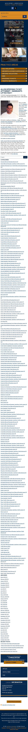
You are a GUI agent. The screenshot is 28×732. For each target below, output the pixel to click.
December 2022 (4, 583)
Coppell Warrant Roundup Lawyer (8, 243)
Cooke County (4, 234)
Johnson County (4, 439)
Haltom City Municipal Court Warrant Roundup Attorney (13, 386)
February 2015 (4, 635)
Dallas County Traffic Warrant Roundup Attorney (11, 251)
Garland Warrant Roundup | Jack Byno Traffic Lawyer (12, 363)
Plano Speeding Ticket (5, 498)
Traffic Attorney (24, 96)
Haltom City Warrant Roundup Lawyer (9, 392)
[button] (14, 13)
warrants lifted (19, 121)
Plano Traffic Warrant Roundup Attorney (9, 504)
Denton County (4, 275)
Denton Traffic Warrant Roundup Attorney (10, 280)
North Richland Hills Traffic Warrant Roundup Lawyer (12, 478)
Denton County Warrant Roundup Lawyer (10, 277)
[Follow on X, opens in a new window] (15, 8)
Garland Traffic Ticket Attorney (7, 359)
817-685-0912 (14, 29)
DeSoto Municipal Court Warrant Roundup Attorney (12, 286)
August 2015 (3, 628)
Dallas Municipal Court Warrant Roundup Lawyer (11, 259)
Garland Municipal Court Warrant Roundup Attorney (12, 355)
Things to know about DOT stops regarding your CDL (12, 645)
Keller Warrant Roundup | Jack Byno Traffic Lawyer (12, 445)
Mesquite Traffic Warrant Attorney (8, 470)
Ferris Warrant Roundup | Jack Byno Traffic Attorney (12, 319)
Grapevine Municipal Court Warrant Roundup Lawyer (12, 371)
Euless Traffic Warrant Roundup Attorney (10, 311)
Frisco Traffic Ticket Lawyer (7, 351)
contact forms (11, 662)
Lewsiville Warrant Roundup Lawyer (8, 463)
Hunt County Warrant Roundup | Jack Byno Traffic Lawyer (13, 404)
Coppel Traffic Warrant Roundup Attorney (10, 236)
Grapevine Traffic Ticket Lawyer (8, 373)
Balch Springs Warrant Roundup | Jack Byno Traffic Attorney (14, 190)
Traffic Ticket (4, 550)
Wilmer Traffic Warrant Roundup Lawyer (9, 565)
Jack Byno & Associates (11, 95)
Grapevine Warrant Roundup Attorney (9, 381)
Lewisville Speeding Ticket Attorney (8, 457)
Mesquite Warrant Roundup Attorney (9, 474)
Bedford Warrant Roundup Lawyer (8, 201)
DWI (3, 76)
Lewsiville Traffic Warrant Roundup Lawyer (10, 461)
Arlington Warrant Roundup (7, 173)
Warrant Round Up (5, 554)
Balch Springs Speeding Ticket (7, 186)
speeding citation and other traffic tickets (13, 134)
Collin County (3, 96)
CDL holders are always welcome (8, 138)
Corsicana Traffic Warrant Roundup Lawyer (10, 247)
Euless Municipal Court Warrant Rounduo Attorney (12, 303)
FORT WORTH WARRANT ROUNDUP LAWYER (11, 345)
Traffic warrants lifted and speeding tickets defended (12, 140)
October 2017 (4, 614)
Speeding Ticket (10, 96)
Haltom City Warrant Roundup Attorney (9, 390)
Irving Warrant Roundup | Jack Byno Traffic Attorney (12, 429)
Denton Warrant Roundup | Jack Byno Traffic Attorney (12, 282)
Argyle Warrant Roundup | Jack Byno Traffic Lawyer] (12, 163)
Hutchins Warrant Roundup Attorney (9, 422)
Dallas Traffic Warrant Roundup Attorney (10, 263)
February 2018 (4, 610)
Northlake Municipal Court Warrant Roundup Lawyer (12, 482)
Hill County (3, 400)
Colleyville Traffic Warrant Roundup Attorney (10, 218)
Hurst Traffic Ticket (5, 410)
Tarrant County (17, 96)
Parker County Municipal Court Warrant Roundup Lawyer (13, 492)
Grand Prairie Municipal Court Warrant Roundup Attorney (13, 365)
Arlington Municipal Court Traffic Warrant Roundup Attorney (14, 165)
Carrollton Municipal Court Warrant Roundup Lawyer (12, 207)
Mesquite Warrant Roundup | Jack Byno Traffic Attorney (13, 472)
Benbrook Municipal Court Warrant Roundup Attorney (12, 203)
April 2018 (3, 606)
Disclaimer (4, 727)
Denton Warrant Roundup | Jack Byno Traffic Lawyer (12, 284)
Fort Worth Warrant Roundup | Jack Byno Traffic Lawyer (13, 343)
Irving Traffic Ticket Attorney (7, 425)
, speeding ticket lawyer (10, 133)
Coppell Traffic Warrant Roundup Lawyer (9, 239)
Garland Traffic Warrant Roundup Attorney (10, 361)
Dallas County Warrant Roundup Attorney (10, 255)
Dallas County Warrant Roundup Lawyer (9, 257)
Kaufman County (4, 441)
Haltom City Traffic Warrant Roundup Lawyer (10, 388)
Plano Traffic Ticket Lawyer (7, 500)
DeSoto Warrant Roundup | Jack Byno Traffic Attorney (12, 290)
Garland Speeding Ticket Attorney (8, 357)
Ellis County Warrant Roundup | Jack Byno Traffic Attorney (13, 296)
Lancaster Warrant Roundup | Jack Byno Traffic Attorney (13, 451)
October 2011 (4, 639)
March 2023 (3, 577)
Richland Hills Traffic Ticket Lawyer (8, 521)
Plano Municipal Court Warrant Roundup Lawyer (11, 494)
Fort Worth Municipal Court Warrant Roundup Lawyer (12, 332)
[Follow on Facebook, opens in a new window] (12, 8)
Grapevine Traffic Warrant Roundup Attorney (10, 375)
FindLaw (16, 729)
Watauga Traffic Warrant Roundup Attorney (10, 556)
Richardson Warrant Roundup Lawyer (9, 519)
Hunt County (3, 402)
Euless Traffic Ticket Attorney (7, 309)
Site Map (8, 727)
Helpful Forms (6, 672)
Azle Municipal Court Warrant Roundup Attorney (11, 180)
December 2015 (4, 620)
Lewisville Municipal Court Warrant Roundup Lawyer (12, 455)
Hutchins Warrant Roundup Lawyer (8, 424)
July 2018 (3, 600)
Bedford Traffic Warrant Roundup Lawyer (10, 199)
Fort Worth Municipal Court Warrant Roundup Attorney (13, 330)
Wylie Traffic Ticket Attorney (7, 573)
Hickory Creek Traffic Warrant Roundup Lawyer (11, 398)
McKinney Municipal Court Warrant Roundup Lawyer (12, 466)
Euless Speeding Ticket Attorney (8, 307)
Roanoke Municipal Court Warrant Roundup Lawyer (12, 523)
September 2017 (4, 616)
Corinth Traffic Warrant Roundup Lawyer (9, 245)
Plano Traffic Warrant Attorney (7, 502)
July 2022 (3, 589)
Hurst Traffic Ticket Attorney (7, 412)
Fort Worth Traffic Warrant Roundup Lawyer (10, 336)
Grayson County (4, 384)
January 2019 (4, 598)
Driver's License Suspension (7, 292)
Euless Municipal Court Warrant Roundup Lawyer (11, 305)
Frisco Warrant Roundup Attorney (8, 353)
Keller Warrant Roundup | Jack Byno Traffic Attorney (12, 443)
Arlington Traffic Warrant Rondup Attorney (10, 171)
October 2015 (4, 624)
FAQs (4, 675)
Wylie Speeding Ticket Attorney (7, 571)
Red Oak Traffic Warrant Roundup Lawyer (10, 513)
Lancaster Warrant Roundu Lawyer (8, 449)
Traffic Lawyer (4, 548)
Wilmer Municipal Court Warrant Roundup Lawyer (11, 563)
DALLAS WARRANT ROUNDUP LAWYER (10, 271)
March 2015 (3, 633)
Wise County (3, 569)
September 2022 (4, 587)
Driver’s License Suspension (13, 71)
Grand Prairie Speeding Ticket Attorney (9, 367)
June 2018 (3, 602)
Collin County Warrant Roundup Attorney (10, 230)
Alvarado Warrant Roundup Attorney (9, 161)
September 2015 (4, 626)
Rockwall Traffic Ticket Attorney (8, 536)
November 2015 (4, 622)
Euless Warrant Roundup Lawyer (8, 317)
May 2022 (3, 592)
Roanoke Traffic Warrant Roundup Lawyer (10, 525)
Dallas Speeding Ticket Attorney (8, 261)
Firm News (3, 321)
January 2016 (4, 618)
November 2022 (4, 585)
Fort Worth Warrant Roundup (7, 338)
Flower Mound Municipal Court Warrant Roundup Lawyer (13, 323)
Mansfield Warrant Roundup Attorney (9, 465)
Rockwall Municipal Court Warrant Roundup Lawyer (12, 534)
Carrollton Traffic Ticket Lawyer (8, 211)
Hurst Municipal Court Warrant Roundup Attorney (11, 406)
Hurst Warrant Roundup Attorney (8, 416)
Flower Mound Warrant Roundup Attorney (10, 328)
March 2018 (3, 608)
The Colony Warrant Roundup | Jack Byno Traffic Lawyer (13, 544)
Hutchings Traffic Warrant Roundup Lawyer (10, 418)
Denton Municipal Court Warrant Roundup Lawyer (11, 278)
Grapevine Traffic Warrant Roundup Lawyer (10, 377)
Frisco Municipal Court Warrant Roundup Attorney (12, 347)
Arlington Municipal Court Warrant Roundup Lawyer (12, 169)
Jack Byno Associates (14, 3)
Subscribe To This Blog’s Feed (8, 704)
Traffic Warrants (9, 81)
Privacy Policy (14, 727)
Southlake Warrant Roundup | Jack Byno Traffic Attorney (13, 538)
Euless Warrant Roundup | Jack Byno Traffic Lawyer (12, 313)
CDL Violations (8, 69)
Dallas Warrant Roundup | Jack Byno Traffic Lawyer (12, 269)
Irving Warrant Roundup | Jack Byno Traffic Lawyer (12, 431)
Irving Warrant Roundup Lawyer (8, 433)
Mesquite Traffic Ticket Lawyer (7, 468)
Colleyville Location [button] (14, 701)
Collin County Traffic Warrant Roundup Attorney (11, 228)
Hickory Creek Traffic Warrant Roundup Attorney (11, 396)
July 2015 (3, 630)
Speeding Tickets (9, 78)
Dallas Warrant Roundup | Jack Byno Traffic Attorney (12, 267)
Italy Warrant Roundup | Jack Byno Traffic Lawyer (11, 435)
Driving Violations (10, 73)
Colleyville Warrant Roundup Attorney (9, 220)
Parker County (4, 490)
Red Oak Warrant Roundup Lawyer (8, 515)
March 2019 (3, 594)
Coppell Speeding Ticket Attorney (8, 237)
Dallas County (4, 249)
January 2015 (4, 637)
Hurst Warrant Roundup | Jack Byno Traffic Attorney (12, 414)
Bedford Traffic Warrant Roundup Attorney (10, 197)
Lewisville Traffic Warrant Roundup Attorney (10, 459)
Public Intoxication (5, 507)
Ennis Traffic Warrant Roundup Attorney (9, 300)
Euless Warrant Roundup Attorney (8, 315)
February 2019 (4, 596)
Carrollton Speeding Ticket (6, 209)
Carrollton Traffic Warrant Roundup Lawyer (10, 213)
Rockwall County (4, 529)
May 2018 (3, 604)
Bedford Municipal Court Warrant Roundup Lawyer (12, 195)
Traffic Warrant (4, 552)
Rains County (3, 511)
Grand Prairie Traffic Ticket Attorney (9, 369)
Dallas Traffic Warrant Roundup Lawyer (9, 265)
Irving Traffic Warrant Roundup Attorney (9, 427)
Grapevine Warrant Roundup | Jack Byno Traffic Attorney (13, 379)
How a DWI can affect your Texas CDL (9, 651)
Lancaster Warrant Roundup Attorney (9, 453)
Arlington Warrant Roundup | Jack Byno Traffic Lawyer (12, 176)
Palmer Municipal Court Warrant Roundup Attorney (12, 486)
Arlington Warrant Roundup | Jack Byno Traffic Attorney (13, 175)
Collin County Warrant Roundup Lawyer (9, 232)
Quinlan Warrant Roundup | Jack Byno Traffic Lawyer (12, 509)
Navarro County (4, 476)
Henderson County (5, 394)
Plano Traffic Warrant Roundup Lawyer (9, 506)
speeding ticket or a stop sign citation (9, 128)
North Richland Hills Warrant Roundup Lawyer (11, 480)
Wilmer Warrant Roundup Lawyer (8, 567)
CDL (25, 95)
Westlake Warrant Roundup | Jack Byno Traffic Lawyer (12, 558)
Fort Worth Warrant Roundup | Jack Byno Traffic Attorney (13, 340)
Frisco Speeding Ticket (5, 349)
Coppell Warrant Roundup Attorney (8, 241)
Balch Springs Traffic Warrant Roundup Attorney (11, 188)
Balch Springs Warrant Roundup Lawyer (9, 193)
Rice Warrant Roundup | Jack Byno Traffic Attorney (12, 517)
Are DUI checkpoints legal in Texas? (8, 649)
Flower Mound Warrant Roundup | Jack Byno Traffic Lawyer (13, 325)
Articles (5, 668)
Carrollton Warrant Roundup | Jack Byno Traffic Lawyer (13, 215)
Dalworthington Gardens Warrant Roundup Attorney (12, 273)
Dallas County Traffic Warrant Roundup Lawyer (11, 253)
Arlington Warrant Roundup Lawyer (8, 178)
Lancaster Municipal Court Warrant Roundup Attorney (12, 447)
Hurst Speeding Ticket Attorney (7, 408)
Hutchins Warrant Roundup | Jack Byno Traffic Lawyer (12, 420)
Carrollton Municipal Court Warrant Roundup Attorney (12, 205)
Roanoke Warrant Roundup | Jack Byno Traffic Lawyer (12, 527)
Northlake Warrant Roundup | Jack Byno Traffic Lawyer (12, 484)
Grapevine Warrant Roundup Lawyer (8, 383)
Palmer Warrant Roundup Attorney (8, 488)
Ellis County (3, 294)
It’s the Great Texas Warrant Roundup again (10, 643)
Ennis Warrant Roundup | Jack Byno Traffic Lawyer (11, 301)
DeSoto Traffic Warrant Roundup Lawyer (9, 288)
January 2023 (4, 581)
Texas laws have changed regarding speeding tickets (12, 647)
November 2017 (4, 612)
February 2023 (4, 579)
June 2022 (3, 590)
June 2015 (3, 631)
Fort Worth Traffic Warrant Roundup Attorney (11, 334)
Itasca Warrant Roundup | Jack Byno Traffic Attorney (12, 437)
